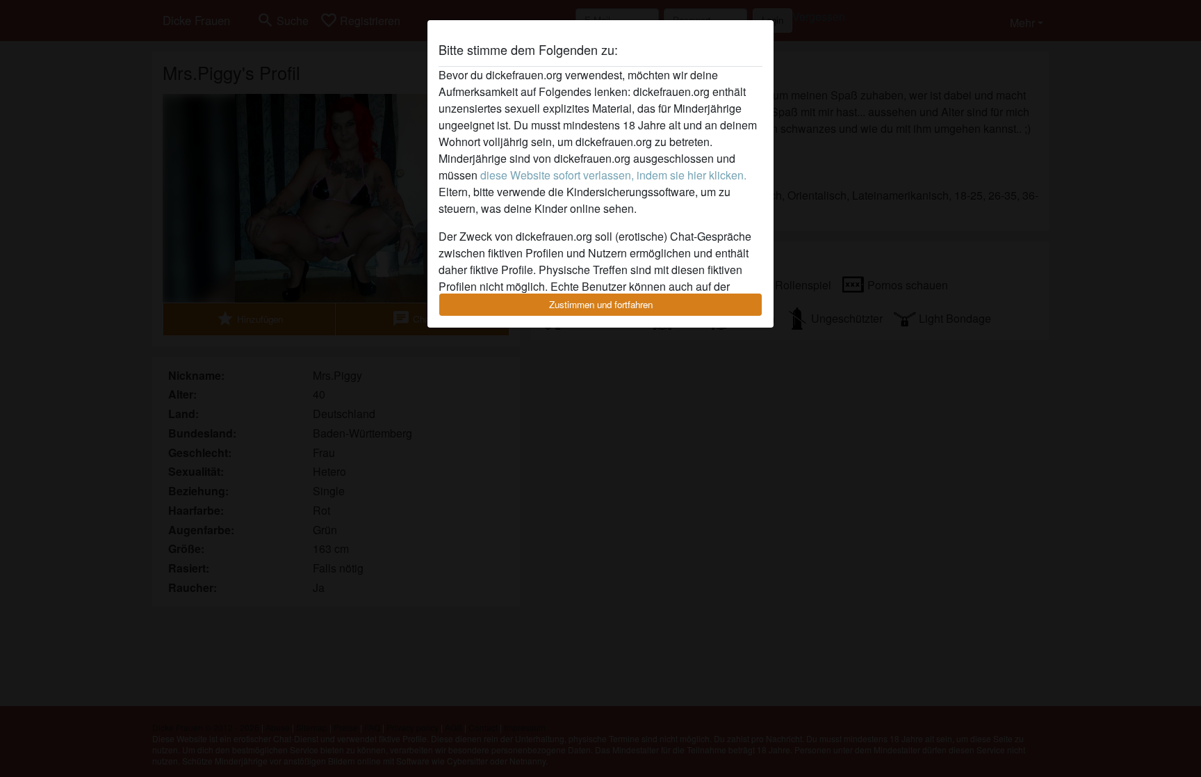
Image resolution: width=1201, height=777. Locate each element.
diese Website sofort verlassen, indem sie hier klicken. (613, 175)
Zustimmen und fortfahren (601, 304)
